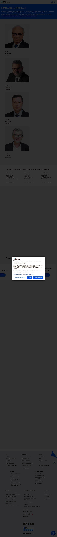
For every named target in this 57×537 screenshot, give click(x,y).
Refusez (29, 277)
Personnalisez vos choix (20, 277)
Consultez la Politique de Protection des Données (23, 274)
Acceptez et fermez (38, 277)
